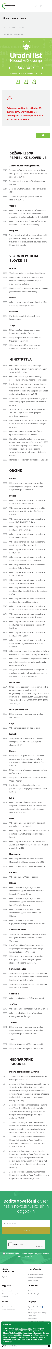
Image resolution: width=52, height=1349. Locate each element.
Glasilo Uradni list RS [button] (12, 27)
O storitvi (31, 1291)
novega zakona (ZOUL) (23, 1329)
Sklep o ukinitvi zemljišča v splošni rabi (26, 1044)
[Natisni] (43, 135)
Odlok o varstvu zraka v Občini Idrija (24, 728)
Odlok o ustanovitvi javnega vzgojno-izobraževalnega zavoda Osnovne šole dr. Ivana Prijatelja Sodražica (26, 901)
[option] (26, 68)
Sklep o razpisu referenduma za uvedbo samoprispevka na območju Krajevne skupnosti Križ (26, 741)
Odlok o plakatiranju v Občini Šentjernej (26, 998)
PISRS (26, 119)
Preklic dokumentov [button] (12, 34)
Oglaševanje (32, 1316)
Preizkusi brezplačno (35, 1294)
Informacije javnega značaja (37, 1313)
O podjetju (31, 1307)
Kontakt (31, 1310)
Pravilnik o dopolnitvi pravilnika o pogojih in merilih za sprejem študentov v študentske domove (28, 401)
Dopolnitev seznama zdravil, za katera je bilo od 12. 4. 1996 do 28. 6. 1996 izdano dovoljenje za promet (28, 423)
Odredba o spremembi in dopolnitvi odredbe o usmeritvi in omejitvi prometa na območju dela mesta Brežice (29, 662)
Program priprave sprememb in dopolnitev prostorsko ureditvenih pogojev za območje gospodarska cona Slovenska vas (28, 672)
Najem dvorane (33, 1280)
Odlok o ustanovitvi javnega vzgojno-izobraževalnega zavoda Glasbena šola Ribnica (26, 912)
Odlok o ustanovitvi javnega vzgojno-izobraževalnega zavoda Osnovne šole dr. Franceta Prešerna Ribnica (26, 890)
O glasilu (5, 1277)
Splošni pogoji (32, 1318)
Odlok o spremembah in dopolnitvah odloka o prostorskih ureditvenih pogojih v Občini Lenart (29, 833)
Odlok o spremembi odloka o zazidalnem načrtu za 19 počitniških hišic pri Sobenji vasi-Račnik (28, 590)
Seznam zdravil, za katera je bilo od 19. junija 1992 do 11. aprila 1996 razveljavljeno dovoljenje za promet (28, 412)
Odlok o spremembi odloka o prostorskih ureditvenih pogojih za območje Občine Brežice (27, 511)
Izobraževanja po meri (35, 1277)
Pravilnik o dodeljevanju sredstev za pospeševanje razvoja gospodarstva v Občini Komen (28, 788)
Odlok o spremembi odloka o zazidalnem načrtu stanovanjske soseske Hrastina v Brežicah (27, 643)
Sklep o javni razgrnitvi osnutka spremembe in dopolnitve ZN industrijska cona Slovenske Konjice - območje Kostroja (28, 976)
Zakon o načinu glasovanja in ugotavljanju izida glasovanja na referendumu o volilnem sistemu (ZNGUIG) (28, 173)
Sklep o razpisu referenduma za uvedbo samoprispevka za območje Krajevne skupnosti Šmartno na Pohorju (26, 959)
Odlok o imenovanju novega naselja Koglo (27, 866)
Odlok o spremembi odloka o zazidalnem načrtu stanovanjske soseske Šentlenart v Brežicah (27, 624)
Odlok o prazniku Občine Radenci (23, 877)
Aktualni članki (7, 1307)
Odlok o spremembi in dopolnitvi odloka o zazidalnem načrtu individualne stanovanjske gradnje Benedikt (28, 844)
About (38, 1307)
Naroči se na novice (8, 1310)
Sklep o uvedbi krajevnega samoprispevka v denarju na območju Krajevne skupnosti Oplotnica (27, 937)
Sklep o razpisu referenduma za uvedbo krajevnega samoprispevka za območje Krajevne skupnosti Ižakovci (26, 486)
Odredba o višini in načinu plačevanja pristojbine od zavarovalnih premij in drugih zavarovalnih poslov (28, 368)
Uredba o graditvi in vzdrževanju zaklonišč (27, 273)
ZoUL (17, 111)
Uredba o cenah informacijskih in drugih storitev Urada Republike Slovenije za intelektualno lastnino (26, 280)
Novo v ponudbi (7, 1291)
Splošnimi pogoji (26, 1253)
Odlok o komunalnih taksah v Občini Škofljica (28, 1008)
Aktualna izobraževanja (35, 1274)
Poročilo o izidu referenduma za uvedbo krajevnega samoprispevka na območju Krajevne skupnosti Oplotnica (26, 948)
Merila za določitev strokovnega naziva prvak (28, 459)
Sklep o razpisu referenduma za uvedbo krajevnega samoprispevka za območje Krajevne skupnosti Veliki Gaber (26, 1030)
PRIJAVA (26, 1230)
